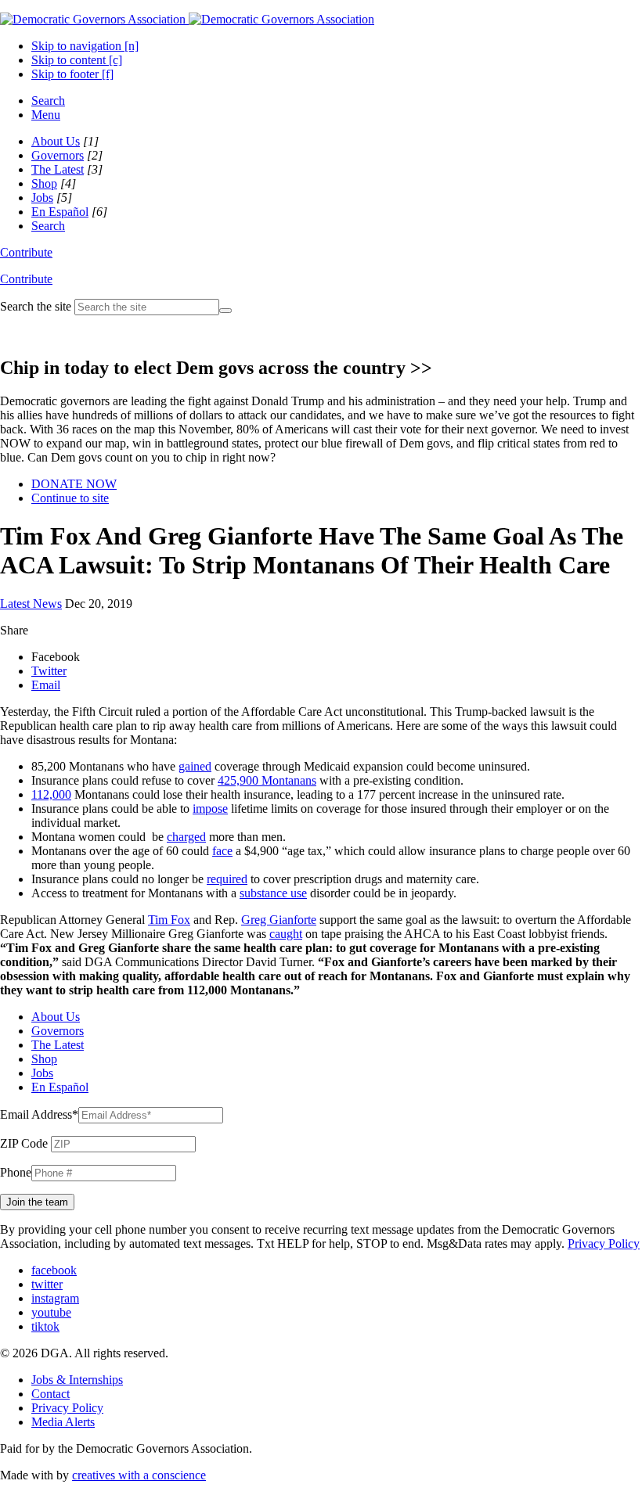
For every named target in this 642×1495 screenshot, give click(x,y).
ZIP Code (24, 1143)
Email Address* (39, 1114)
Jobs (42, 197)
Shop (44, 183)
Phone (15, 1172)
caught (285, 933)
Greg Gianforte (278, 919)
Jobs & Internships (77, 1379)
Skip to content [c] (76, 59)
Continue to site (70, 498)
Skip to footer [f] (72, 74)
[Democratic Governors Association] (187, 19)
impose (210, 808)
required (227, 879)
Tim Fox (169, 919)
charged (186, 836)
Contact (50, 1393)
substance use (273, 893)
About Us (55, 141)
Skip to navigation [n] (85, 45)
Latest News (31, 603)
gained (195, 766)
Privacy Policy (604, 1243)
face (222, 850)
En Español (59, 211)
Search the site (35, 306)
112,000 (51, 794)
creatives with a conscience (139, 1475)
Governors (57, 155)
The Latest (57, 169)
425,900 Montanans (267, 780)
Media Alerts (63, 1422)
